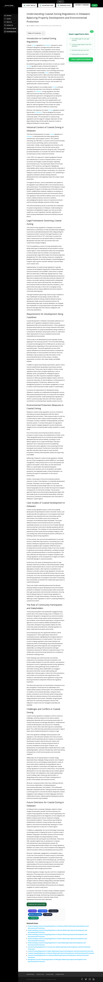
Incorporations (47, 5)
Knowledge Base (11, 31)
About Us (9, 22)
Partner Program (11, 28)
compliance (38, 112)
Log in (94, 5)
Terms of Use (40, 974)
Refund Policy (30, 974)
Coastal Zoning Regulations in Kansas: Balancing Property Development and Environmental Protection (61, 953)
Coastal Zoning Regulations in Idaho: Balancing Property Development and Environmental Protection (60, 951)
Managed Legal (65, 5)
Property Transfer (82, 5)
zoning (33, 45)
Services (9, 15)
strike (46, 73)
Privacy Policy (50, 974)
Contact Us (10, 25)
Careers (9, 18)
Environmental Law (45, 25)
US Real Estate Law (56, 25)
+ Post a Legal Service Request (81, 59)
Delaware (37, 25)
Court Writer (30, 5)
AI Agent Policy (60, 974)
